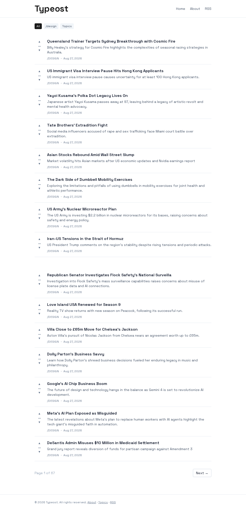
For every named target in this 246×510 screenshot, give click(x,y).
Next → (202, 473)
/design (51, 26)
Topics (67, 26)
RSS (208, 8)
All (38, 26)
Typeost (51, 8)
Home (180, 8)
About (195, 8)
